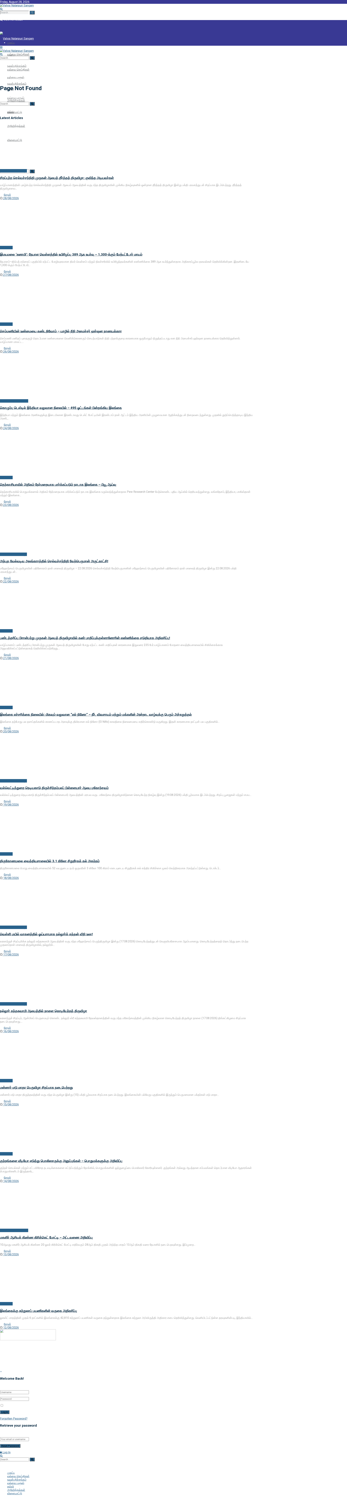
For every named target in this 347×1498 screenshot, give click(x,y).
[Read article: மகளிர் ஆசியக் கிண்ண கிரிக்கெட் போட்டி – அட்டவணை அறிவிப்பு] (126, 1206)
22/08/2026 (11, 581)
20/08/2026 (11, 731)
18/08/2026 (11, 878)
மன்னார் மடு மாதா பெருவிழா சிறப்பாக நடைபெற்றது (36, 1088)
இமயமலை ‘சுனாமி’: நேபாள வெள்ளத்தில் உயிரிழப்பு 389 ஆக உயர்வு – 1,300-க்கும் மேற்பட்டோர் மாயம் (71, 255)
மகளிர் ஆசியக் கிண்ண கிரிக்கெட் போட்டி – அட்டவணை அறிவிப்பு (46, 1238)
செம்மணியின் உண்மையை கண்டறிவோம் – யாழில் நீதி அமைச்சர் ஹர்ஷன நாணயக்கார (61, 331)
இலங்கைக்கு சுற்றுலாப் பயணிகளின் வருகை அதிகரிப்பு (38, 1311)
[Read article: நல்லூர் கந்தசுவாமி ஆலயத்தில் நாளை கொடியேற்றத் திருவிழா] (126, 979)
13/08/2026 (11, 1254)
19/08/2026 (11, 804)
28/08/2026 (11, 198)
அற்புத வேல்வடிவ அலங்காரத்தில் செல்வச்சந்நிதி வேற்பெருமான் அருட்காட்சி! (54, 561)
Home (4, 79)
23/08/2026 (11, 505)
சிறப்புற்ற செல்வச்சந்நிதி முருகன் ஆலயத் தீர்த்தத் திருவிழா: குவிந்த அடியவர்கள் (57, 178)
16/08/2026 (11, 1031)
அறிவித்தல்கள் (16, 1490)
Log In (6, 1452)
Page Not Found (20, 79)
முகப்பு (11, 55)
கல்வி (10, 1486)
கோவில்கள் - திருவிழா (13, 171)
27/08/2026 (11, 275)
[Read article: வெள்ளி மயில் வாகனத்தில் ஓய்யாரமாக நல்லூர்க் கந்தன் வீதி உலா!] (126, 903)
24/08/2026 (11, 428)
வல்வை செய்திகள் (18, 54)
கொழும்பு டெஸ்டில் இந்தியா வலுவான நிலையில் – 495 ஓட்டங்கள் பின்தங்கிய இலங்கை (61, 408)
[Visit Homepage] (17, 5)
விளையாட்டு (14, 1493)
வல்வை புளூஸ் (15, 1483)
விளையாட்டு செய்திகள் (14, 401)
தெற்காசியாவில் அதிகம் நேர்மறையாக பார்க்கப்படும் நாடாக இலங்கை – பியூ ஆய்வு (58, 485)
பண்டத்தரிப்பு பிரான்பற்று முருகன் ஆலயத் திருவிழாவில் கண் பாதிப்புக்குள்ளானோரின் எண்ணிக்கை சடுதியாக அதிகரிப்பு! (85, 638)
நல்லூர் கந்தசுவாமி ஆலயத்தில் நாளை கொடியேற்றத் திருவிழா (43, 1011)
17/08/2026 (11, 954)
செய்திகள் (6, 247)
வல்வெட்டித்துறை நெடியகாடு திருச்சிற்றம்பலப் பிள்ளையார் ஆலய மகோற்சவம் (54, 788)
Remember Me (13, 1405)
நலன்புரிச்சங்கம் (16, 83)
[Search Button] (32, 12)
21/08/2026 (11, 658)
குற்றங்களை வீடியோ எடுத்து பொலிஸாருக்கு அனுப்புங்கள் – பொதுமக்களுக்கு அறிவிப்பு (61, 1161)
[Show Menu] (1, 47)
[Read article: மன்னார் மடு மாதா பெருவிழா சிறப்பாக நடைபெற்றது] (126, 1056)
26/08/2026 (11, 351)
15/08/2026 (11, 1104)
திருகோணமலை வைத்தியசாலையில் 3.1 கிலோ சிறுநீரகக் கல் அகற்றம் (50, 861)
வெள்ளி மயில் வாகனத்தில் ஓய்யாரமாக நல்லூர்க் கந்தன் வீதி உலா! (46, 934)
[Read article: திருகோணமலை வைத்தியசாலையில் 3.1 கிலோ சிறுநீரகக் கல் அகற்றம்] (126, 829)
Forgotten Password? (13, 1418)
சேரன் (7, 195)
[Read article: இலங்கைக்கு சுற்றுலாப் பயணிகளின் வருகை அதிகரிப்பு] (126, 1279)
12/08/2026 (11, 1327)
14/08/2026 (11, 1181)
